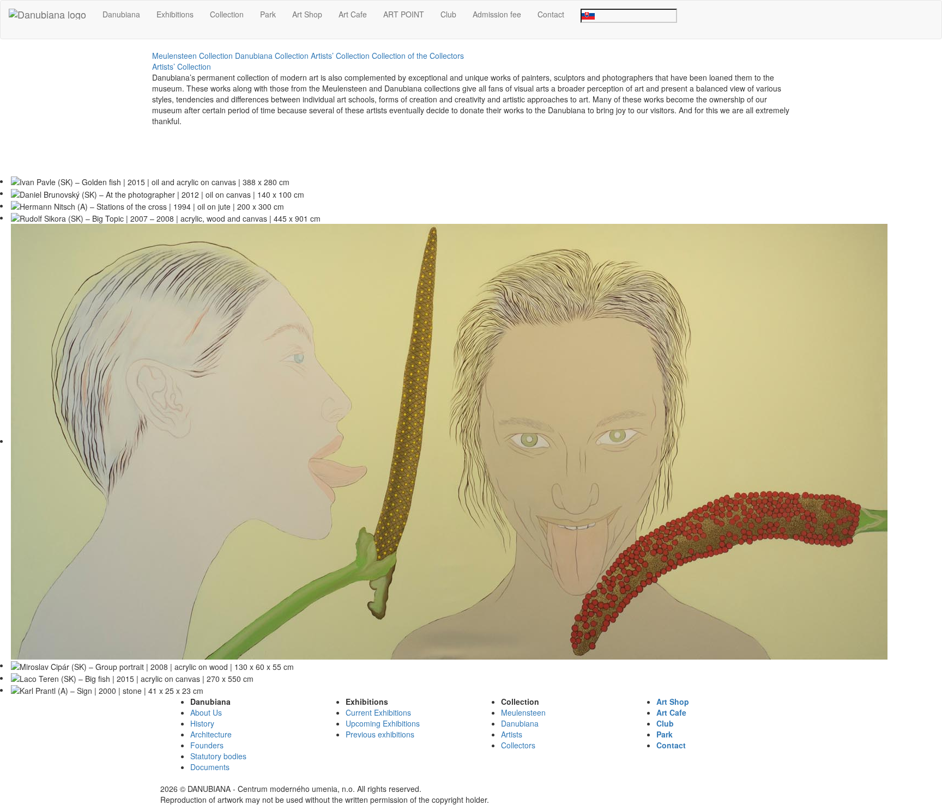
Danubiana (121, 14)
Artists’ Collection (340, 55)
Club (448, 14)
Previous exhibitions (380, 734)
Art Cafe (353, 14)
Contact (551, 14)
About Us (206, 712)
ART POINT (403, 14)
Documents (210, 766)
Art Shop (307, 14)
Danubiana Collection (272, 55)
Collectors (518, 745)
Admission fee (497, 14)
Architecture (211, 734)
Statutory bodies (218, 756)
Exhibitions (175, 14)
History (202, 723)
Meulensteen (523, 712)
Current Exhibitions (378, 712)
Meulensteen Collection (192, 55)
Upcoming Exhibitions (383, 723)
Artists (511, 734)
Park (268, 14)
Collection (227, 14)
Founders (207, 745)
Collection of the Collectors (418, 55)
